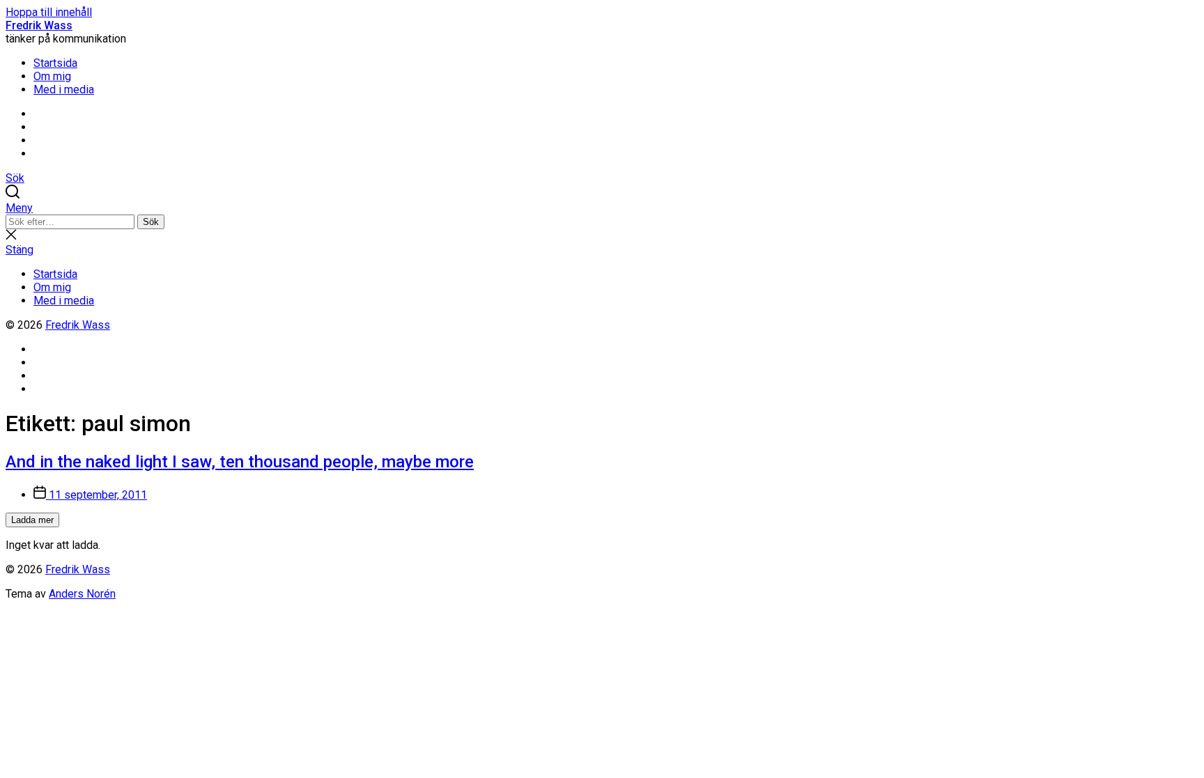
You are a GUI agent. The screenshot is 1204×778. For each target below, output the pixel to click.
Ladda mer (32, 520)
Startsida (55, 63)
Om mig (52, 76)
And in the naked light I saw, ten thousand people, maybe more (240, 462)
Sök (151, 222)
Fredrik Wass (39, 25)
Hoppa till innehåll (49, 12)
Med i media (63, 89)
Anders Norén (82, 593)
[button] (602, 208)
